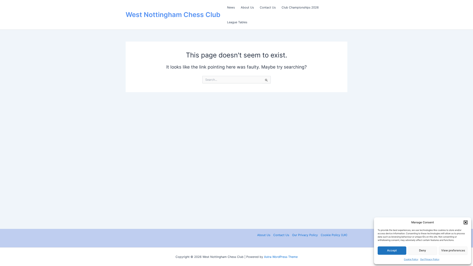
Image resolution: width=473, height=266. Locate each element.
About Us (247, 7)
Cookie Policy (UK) (334, 235)
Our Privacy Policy (429, 259)
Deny (422, 250)
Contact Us (268, 7)
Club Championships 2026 (300, 7)
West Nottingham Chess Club (173, 15)
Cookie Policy (411, 259)
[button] (465, 222)
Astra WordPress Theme (281, 257)
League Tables (237, 22)
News (231, 7)
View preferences (453, 250)
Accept (392, 250)
